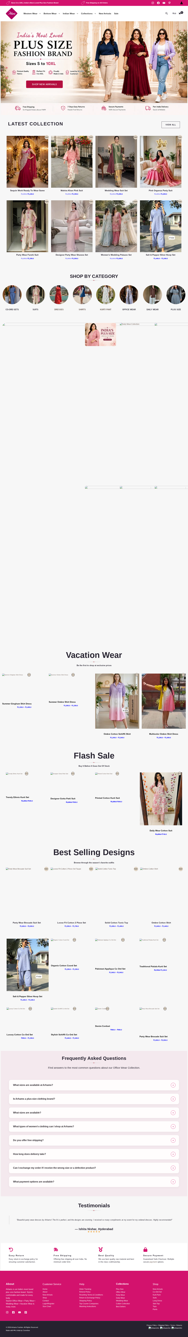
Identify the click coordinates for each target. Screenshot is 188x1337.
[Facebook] (158, 3)
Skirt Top (156, 1304)
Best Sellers (121, 1307)
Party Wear (120, 1295)
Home (45, 1289)
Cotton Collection (123, 1304)
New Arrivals (105, 13)
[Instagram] (152, 3)
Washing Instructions (87, 1306)
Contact (46, 1301)
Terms (172, 1325)
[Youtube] (19, 1312)
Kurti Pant (157, 1295)
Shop (45, 1298)
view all (171, 125)
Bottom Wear (50, 13)
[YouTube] (164, 3)
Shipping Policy (85, 1301)
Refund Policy (84, 1292)
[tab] (94, 1085)
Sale (116, 13)
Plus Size (120, 1289)
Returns (179, 1325)
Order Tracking (85, 1289)
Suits (155, 1298)
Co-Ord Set (157, 1292)
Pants (155, 1309)
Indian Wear (69, 13)
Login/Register (48, 1304)
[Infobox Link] (94, 68)
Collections (87, 13)
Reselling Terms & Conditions (91, 1295)
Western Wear (30, 13)
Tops (155, 1306)
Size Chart (47, 1306)
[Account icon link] (181, 3)
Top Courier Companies (88, 1304)
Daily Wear (120, 1298)
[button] (39, 13)
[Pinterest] (169, 3)
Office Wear (120, 1292)
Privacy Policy (152, 1325)
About (45, 1292)
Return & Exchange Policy (89, 1298)
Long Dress (157, 1301)
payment (153, 1262)
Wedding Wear (122, 1301)
